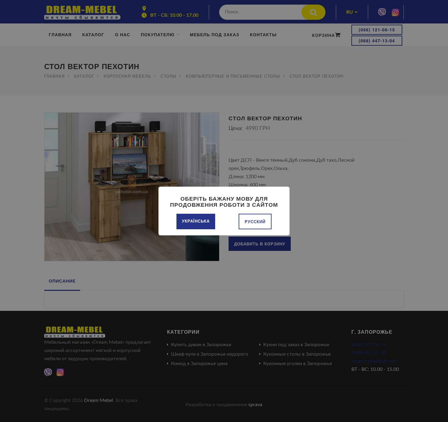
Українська (196, 221)
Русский (255, 221)
